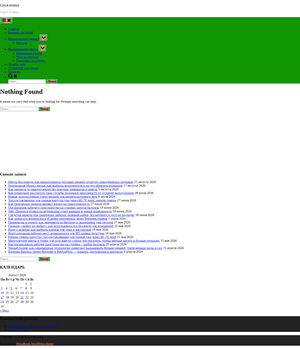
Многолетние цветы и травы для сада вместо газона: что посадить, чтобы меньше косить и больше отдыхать (84, 240)
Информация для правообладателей (33, 326)
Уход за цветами (27, 57)
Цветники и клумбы (30, 60)
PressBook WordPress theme (34, 344)
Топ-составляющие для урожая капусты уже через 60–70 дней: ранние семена (62, 200)
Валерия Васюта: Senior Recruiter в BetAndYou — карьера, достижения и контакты (65, 251)
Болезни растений (20, 32)
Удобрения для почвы (23, 68)
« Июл (4, 310)
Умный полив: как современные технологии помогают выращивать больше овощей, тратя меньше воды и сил (85, 248)
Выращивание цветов (23, 49)
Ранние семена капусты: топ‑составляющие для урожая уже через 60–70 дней (62, 237)
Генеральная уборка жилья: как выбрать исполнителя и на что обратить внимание (65, 185)
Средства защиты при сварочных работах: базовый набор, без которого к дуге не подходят (71, 215)
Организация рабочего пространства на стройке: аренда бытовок (53, 207)
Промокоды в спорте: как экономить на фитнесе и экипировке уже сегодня (60, 222)
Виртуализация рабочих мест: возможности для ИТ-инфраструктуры (56, 233)
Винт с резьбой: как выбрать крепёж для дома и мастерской (49, 229)
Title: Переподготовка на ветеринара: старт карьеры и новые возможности (60, 211)
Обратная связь (18, 330)
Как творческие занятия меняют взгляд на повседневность (49, 204)
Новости (14, 71)
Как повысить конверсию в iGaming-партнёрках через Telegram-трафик (57, 218)
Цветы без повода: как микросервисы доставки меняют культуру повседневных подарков (70, 182)
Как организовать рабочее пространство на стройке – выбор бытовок (56, 244)
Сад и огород (9, 5)
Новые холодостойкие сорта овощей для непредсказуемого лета (52, 196)
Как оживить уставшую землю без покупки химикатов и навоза (52, 189)
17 (2, 297)
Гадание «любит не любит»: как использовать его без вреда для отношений (60, 226)
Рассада (21, 43)
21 (22, 297)
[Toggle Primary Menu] (6, 20)
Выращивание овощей (24, 39)
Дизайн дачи (17, 64)
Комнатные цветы (29, 53)
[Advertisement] (122, 139)
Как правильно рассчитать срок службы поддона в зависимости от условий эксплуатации (71, 193)
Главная (13, 29)
